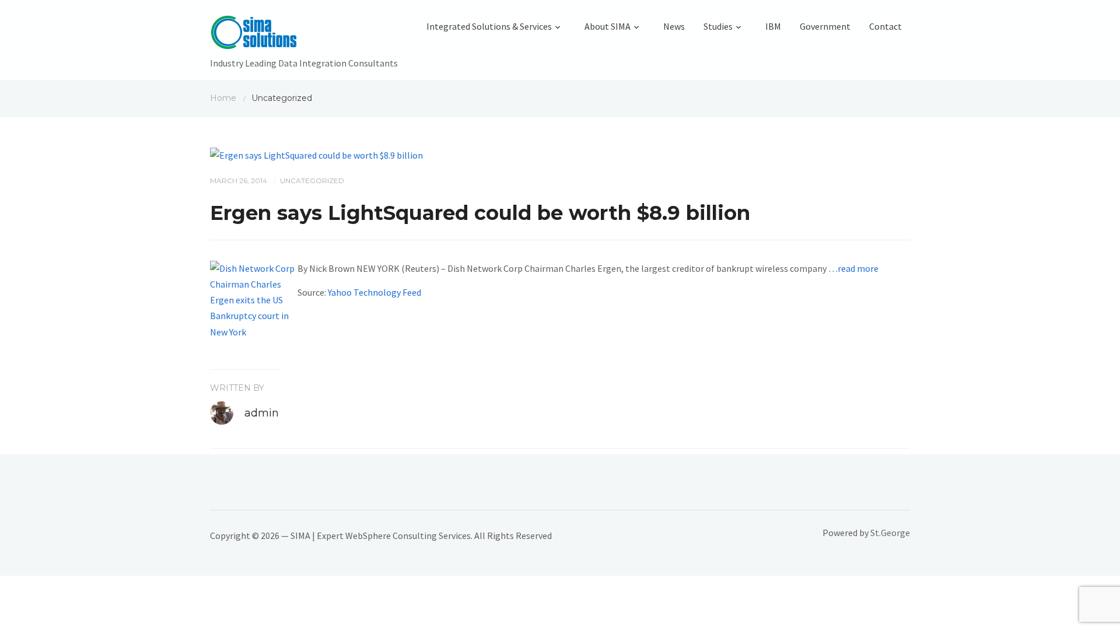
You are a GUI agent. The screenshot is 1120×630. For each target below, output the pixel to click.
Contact (885, 26)
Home (223, 98)
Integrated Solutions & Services (489, 26)
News (674, 26)
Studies (718, 26)
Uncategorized (312, 180)
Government (825, 26)
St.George (890, 532)
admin (261, 413)
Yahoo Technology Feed (374, 292)
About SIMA (607, 26)
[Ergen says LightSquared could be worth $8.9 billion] (316, 154)
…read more (853, 268)
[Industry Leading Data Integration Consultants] (304, 35)
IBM (773, 26)
